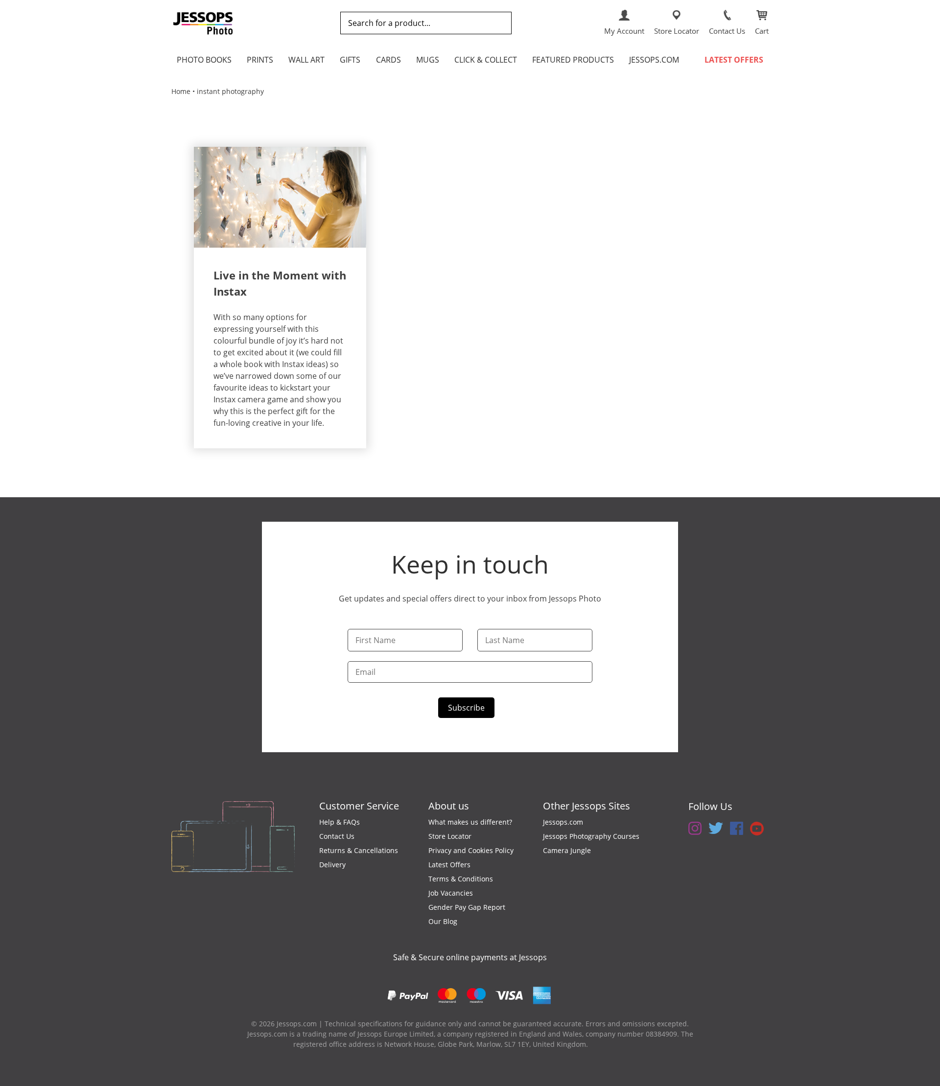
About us (448, 806)
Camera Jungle (567, 850)
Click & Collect (485, 59)
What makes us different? (470, 822)
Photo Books (204, 59)
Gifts (350, 59)
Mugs (427, 59)
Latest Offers (734, 59)
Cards (388, 59)
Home (180, 91)
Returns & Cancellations (358, 850)
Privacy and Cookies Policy (471, 850)
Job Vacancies (450, 893)
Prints (260, 59)
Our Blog (442, 921)
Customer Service (359, 806)
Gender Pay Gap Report (466, 907)
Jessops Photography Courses (591, 836)
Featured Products (573, 59)
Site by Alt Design (618, 1044)
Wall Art (306, 59)
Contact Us (336, 836)
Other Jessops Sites (586, 806)
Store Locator (449, 836)
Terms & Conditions (460, 878)
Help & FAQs (339, 822)
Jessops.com (654, 59)
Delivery (332, 864)
